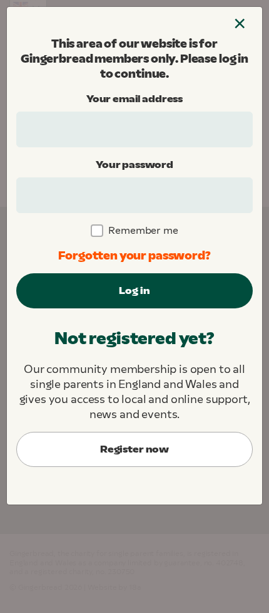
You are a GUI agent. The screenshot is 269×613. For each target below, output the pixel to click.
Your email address (134, 99)
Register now (134, 449)
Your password (134, 164)
